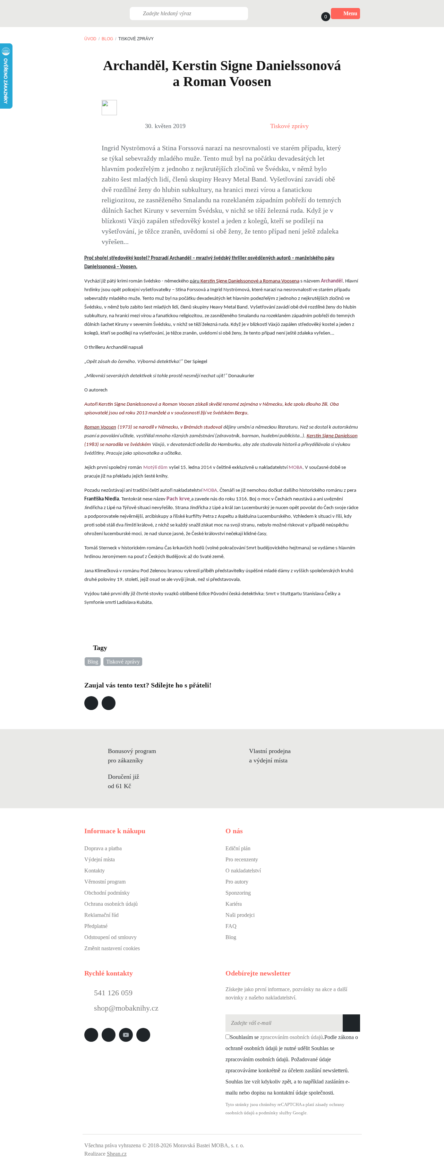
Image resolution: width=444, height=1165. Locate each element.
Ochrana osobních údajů (111, 904)
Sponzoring (238, 893)
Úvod (90, 38)
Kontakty (94, 870)
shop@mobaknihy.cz (126, 1008)
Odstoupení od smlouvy (110, 937)
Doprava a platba (103, 848)
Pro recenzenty (241, 859)
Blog (107, 38)
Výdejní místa (99, 859)
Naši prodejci (240, 915)
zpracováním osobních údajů (291, 1037)
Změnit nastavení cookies (112, 948)
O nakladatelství (243, 870)
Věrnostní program (105, 882)
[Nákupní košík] (319, 13)
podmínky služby (275, 1113)
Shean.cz (117, 1154)
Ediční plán (237, 848)
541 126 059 (112, 992)
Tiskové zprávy (289, 126)
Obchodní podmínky (107, 893)
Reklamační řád (101, 915)
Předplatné (96, 926)
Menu (350, 13)
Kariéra (233, 904)
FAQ (231, 926)
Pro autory (236, 882)
